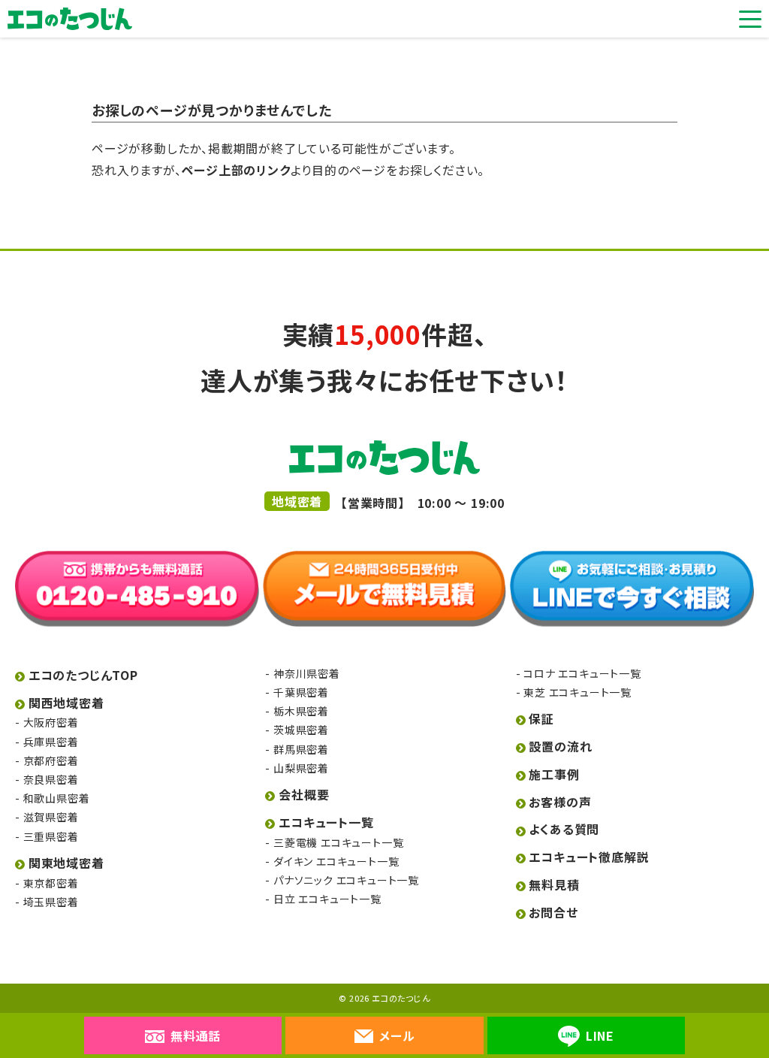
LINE (600, 1035)
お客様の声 (560, 802)
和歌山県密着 (56, 798)
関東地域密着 (66, 863)
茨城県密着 (301, 729)
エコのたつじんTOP (83, 675)
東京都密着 (51, 882)
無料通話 (195, 1035)
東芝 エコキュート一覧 (577, 692)
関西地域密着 (66, 703)
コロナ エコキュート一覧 (582, 673)
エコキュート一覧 (326, 822)
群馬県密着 (301, 749)
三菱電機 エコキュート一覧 (338, 842)
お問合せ (553, 912)
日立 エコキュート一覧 (327, 898)
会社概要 (304, 794)
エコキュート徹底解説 (589, 857)
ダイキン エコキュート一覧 (336, 861)
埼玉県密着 (51, 901)
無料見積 (554, 884)
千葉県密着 (301, 692)
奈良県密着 (51, 779)
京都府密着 (51, 760)
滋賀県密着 (51, 816)
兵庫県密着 (51, 741)
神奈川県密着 (306, 673)
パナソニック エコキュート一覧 (346, 879)
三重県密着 (51, 836)
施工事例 (554, 774)
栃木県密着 (301, 710)
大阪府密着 (51, 722)
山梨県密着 (301, 767)
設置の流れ (560, 746)
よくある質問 (564, 829)
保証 (541, 718)
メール (397, 1035)
